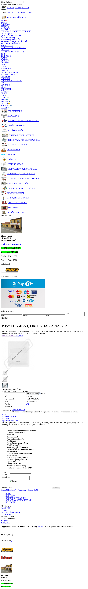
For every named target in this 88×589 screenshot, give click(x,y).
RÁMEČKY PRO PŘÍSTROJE (12, 52)
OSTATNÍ (5, 50)
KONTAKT (10, 496)
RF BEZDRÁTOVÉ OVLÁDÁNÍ (14, 41)
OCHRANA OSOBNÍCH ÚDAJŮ (19, 500)
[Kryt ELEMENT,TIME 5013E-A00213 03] (44, 353)
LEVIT (3, 83)
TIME (3, 54)
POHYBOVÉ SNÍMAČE (10, 39)
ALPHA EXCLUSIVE (9, 72)
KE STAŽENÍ (11, 502)
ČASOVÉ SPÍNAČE (9, 37)
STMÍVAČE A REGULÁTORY (13, 35)
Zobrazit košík (33, 490)
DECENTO (5, 77)
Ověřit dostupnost (18, 410)
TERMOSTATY (7, 46)
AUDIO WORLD (7, 33)
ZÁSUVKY (5, 29)
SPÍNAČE (5, 27)
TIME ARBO (6, 56)
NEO (3, 64)
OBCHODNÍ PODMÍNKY (16, 498)
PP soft (40, 526)
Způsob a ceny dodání (10, 421)
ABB (27, 404)
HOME (8, 494)
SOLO (3, 66)
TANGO (4, 23)
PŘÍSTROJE (5, 79)
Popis (4, 414)
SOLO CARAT (6, 68)
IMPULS (4, 70)
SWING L (5, 60)
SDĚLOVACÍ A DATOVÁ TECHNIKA (16, 31)
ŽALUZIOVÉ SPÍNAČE (10, 44)
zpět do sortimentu (8, 336)
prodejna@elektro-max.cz (11, 244)
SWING (4, 58)
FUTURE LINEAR (8, 75)
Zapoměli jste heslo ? (8, 490)
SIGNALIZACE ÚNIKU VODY (13, 48)
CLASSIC (5, 62)
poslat (20, 336)
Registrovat (22, 490)
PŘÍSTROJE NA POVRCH (11, 81)
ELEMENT (5, 25)
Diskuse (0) (6, 418)
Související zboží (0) (9, 416)
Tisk (16, 336)
